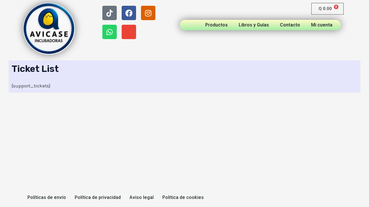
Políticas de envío (46, 197)
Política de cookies (183, 197)
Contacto (290, 25)
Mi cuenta (321, 25)
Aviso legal (141, 197)
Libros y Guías (254, 25)
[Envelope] (129, 32)
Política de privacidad (98, 197)
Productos (216, 25)
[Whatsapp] (109, 32)
